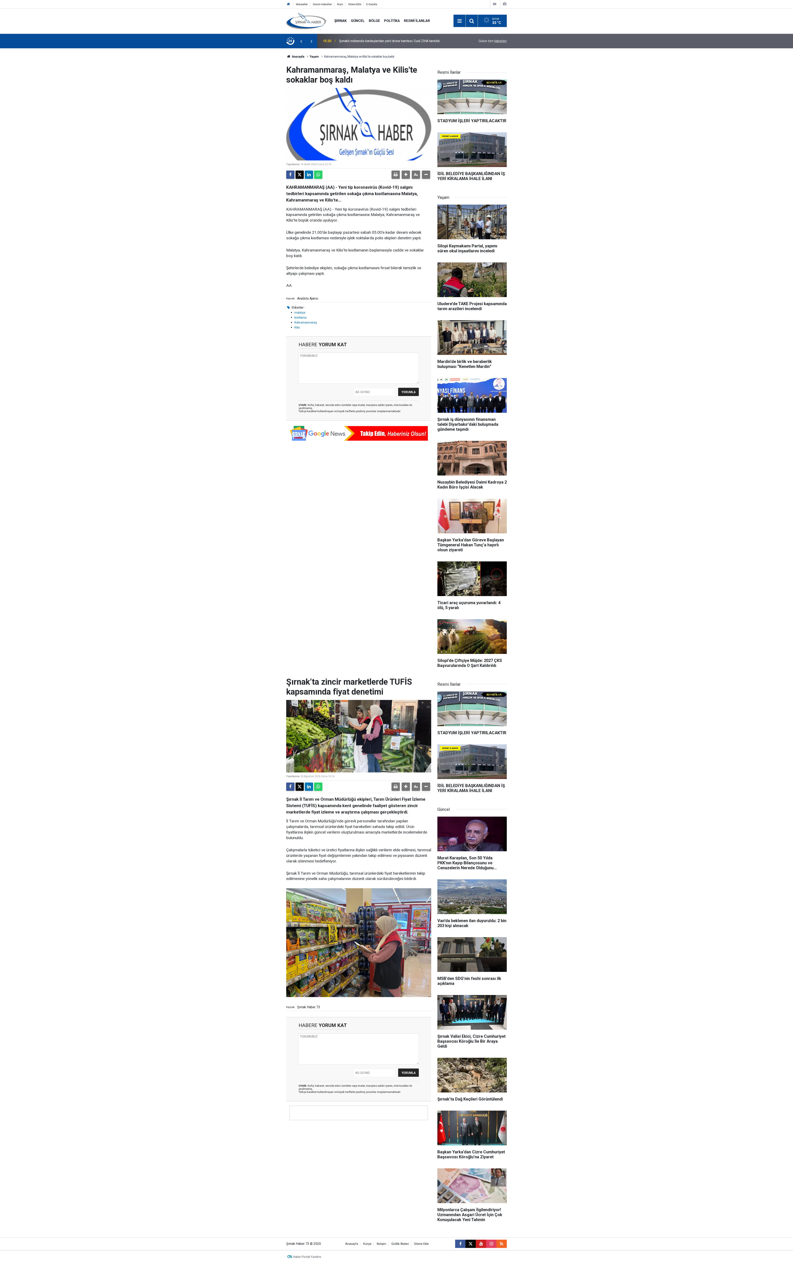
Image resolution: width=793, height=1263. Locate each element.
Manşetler (302, 4)
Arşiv (340, 4)
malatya (299, 312)
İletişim (381, 1244)
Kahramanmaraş (305, 322)
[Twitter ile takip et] (470, 1244)
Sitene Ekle (354, 4)
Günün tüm (492, 41)
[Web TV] (494, 4)
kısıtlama (300, 317)
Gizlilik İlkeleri (400, 1244)
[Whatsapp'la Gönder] (318, 175)
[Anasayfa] (288, 4)
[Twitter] (300, 175)
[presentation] (301, 41)
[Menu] (459, 21)
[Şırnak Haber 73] (306, 21)
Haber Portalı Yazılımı (307, 1256)
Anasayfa (297, 56)
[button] (406, 175)
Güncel (358, 21)
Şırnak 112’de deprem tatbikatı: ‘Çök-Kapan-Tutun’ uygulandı (382, 41)
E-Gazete (371, 4)
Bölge (374, 21)
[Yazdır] (396, 175)
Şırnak (340, 21)
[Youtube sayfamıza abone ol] (481, 1244)
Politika (392, 21)
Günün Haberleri (322, 4)
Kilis (297, 327)
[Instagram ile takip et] (491, 1244)
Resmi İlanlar (417, 21)
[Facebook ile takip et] (460, 1244)
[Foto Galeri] (504, 4)
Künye (367, 1244)
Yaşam (314, 56)
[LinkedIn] (309, 175)
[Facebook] (290, 175)
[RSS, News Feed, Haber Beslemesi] (501, 1244)
